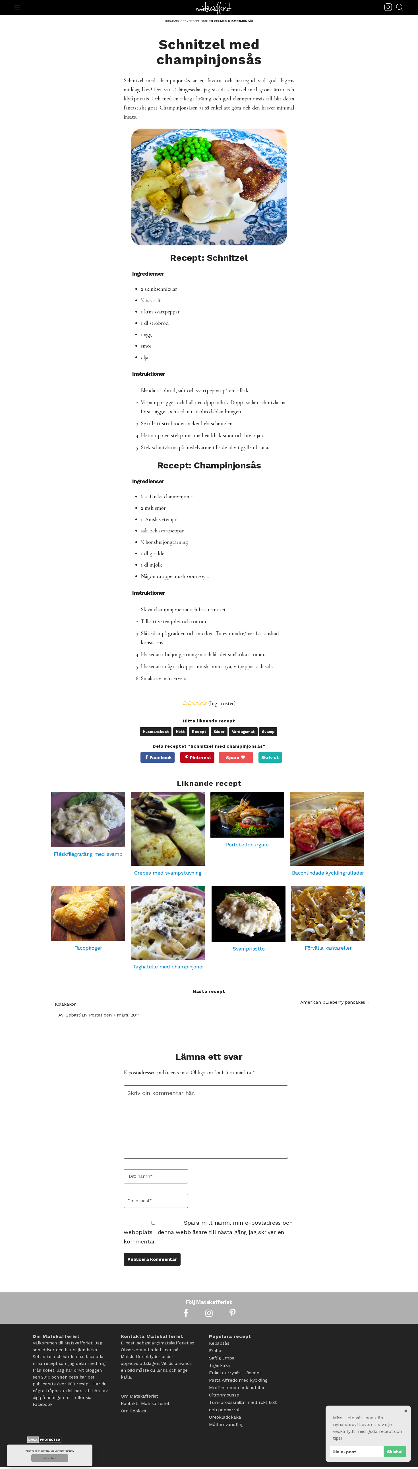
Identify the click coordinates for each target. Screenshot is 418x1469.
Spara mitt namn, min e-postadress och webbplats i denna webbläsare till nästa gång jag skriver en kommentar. (208, 1232)
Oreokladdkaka (225, 1417)
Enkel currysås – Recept (235, 1372)
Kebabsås (219, 1343)
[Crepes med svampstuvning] (168, 829)
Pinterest (200, 757)
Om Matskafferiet (139, 1396)
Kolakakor (65, 1004)
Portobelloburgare (247, 845)
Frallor (216, 1350)
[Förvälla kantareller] (328, 913)
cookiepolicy (66, 1450)
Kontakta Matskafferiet (145, 1403)
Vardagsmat (243, 732)
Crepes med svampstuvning (167, 873)
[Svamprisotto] (248, 914)
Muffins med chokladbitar (237, 1387)
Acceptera (49, 1458)
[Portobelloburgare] (247, 815)
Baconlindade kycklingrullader (328, 873)
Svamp (268, 732)
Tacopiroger (88, 948)
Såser (219, 732)
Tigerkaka (219, 1365)
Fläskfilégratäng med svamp (88, 854)
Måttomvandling (226, 1424)
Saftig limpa (222, 1358)
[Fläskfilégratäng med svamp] (88, 819)
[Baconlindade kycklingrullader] (328, 829)
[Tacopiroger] (88, 913)
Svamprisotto (249, 949)
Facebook (160, 757)
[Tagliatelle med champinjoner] (168, 923)
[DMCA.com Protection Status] (44, 1441)
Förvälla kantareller (328, 948)
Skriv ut (270, 757)
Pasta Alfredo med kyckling (238, 1380)
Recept (199, 732)
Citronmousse (224, 1395)
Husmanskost (156, 732)
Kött (180, 732)
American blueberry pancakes (332, 1002)
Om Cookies (133, 1411)
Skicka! (395, 1451)
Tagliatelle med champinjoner (168, 967)
